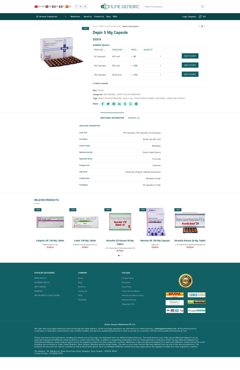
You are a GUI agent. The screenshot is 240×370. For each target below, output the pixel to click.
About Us (82, 287)
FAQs (80, 295)
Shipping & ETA (128, 304)
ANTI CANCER (40, 287)
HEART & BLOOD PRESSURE (109, 26)
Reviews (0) (134, 118)
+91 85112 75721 (56, 353)
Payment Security (129, 300)
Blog (80, 282)
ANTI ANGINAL (110, 95)
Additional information (112, 118)
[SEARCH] (202, 6)
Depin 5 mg (127, 98)
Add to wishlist (101, 83)
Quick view (64, 210)
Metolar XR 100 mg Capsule (155, 240)
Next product (204, 26)
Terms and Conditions (131, 291)
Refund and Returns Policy (133, 295)
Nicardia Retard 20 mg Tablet (190, 240)
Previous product (199, 26)
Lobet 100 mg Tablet (85, 240)
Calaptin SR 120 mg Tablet (50, 240)
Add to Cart (190, 56)
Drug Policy (126, 287)
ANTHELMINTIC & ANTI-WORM (47, 295)
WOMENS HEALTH (42, 282)
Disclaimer (82, 300)
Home (95, 26)
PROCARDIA (160, 98)
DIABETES (38, 291)
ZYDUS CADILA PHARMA (144, 98)
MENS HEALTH (40, 278)
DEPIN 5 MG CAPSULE (176, 98)
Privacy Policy (128, 278)
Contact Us (82, 291)
